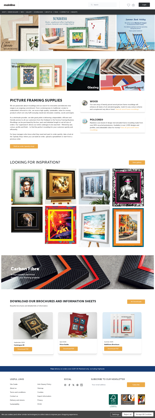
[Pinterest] (77, 385)
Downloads (38, 12)
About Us (49, 12)
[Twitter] (73, 385)
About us (13, 388)
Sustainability (14, 404)
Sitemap (40, 388)
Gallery (29, 12)
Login (144, 5)
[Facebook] (69, 385)
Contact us (14, 396)
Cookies (40, 392)
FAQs (56, 12)
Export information (44, 396)
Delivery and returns (17, 400)
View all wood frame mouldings (127, 109)
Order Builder (13, 12)
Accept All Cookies (144, 414)
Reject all (128, 414)
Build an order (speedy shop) (24, 146)
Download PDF (23, 349)
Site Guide (13, 384)
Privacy (40, 400)
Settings (115, 414)
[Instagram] (65, 385)
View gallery (137, 162)
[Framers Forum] (81, 385)
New (22, 12)
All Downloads (136, 302)
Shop (4, 12)
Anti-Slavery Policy (44, 384)
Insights (74, 12)
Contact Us (64, 12)
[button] (19, 33)
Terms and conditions (18, 392)
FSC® (39, 404)
